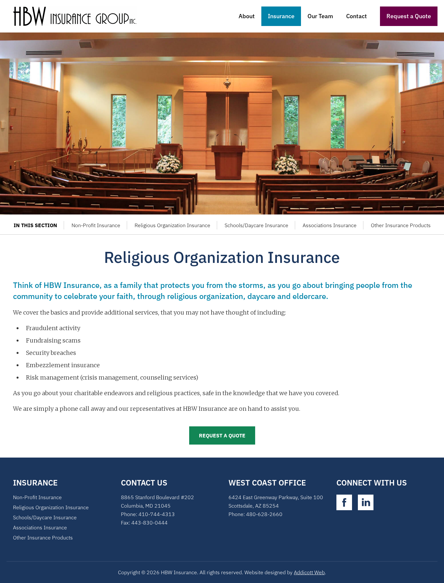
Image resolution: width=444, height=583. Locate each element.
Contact (356, 16)
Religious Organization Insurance (172, 225)
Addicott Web (309, 572)
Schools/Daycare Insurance (256, 225)
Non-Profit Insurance (96, 225)
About (247, 16)
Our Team (320, 16)
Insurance (281, 16)
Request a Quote (408, 16)
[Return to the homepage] (78, 16)
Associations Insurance (330, 225)
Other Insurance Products (401, 225)
